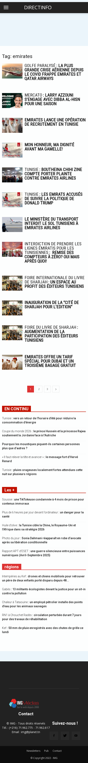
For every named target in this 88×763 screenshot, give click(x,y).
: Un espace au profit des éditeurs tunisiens (55, 282)
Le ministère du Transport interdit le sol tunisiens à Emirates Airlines (51, 223)
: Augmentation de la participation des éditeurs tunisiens (51, 334)
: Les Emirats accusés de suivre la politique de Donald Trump (53, 198)
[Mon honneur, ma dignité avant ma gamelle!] (12, 150)
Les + (10, 490)
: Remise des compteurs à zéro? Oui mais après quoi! (53, 252)
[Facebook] (54, 736)
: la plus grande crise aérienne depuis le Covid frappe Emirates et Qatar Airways (54, 72)
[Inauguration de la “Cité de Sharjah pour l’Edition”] (12, 307)
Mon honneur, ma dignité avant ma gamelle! (49, 146)
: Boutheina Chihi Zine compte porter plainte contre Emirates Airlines (53, 174)
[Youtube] (76, 736)
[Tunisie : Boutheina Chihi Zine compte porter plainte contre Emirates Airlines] (12, 174)
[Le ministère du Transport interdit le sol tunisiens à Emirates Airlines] (12, 224)
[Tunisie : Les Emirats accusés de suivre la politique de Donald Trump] (12, 199)
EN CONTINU (16, 408)
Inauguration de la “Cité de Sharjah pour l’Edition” (52, 304)
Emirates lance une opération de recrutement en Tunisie (55, 122)
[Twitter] (65, 736)
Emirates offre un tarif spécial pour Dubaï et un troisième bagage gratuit (50, 361)
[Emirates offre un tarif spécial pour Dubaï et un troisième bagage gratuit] (12, 362)
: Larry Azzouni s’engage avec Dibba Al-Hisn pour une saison (52, 99)
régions (12, 566)
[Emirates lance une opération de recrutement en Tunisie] (12, 125)
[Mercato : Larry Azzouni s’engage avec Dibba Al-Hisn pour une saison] (12, 100)
